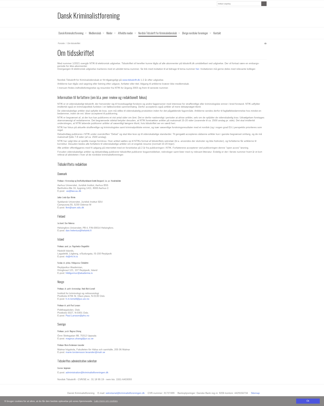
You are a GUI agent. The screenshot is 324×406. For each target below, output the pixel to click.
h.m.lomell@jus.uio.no (77, 298)
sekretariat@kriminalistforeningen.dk (125, 393)
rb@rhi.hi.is (72, 256)
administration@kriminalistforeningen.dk (87, 372)
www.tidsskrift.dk (131, 79)
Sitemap (255, 393)
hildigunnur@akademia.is (79, 273)
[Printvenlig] (265, 43)
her (197, 69)
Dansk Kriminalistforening (88, 15)
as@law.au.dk (73, 191)
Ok (307, 401)
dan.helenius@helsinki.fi (78, 230)
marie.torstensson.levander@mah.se (85, 352)
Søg (264, 4)
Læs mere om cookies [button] (106, 401)
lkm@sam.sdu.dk (75, 207)
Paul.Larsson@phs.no (77, 315)
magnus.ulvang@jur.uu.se (79, 338)
